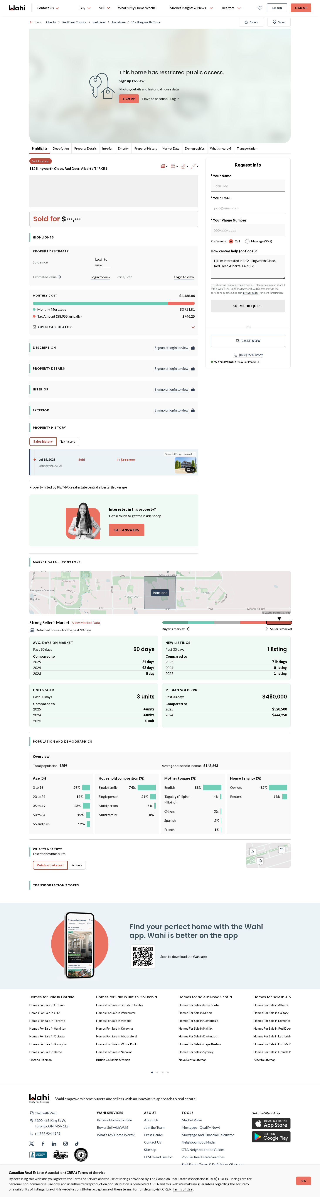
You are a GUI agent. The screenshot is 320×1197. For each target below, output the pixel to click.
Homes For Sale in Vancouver (115, 1013)
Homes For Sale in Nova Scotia (199, 1005)
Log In (174, 99)
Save (281, 22)
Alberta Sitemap (265, 1060)
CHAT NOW (251, 341)
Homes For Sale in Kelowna (114, 1028)
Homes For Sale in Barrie (45, 1052)
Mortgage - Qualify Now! (201, 1127)
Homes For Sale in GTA (45, 1013)
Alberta (50, 22)
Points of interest (50, 865)
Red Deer (99, 22)
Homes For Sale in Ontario (47, 1005)
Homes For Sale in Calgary (271, 1013)
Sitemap (150, 1149)
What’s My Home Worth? (116, 1135)
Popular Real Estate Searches (203, 1157)
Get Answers (126, 530)
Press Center (153, 1135)
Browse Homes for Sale (114, 1120)
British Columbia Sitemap (113, 1060)
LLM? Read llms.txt (158, 1157)
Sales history (43, 441)
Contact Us (152, 1142)
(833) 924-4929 (251, 355)
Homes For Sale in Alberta (271, 1005)
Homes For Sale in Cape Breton (200, 1044)
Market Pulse (192, 1120)
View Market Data (86, 622)
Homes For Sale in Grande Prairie (276, 1052)
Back (38, 22)
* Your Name (221, 176)
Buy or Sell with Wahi (112, 1127)
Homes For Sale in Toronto (47, 1020)
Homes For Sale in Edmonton (273, 1020)
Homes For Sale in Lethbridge (273, 1036)
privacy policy (250, 292)
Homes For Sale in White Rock (116, 1044)
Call (237, 241)
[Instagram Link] (65, 1144)
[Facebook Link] (43, 1144)
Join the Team (154, 1127)
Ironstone (119, 22)
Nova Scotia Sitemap (193, 1060)
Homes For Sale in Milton (195, 1013)
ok (303, 1180)
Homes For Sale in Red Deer (272, 1028)
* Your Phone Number (228, 220)
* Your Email (221, 198)
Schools (76, 865)
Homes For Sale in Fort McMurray (276, 1044)
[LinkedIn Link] (54, 1144)
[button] (59, 277)
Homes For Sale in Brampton (48, 1044)
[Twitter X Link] (31, 1144)
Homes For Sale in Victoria (113, 1020)
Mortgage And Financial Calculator (208, 1135)
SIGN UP (129, 98)
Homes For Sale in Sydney (196, 1052)
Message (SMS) (261, 241)
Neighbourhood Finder (199, 1142)
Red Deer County (74, 22)
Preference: (219, 241)
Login (277, 8)
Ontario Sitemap (40, 1060)
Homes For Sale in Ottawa (47, 1036)
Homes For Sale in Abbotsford (116, 1036)
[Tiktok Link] (77, 1144)
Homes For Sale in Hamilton (47, 1028)
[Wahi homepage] (17, 7)
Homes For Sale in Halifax (195, 1028)
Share (254, 22)
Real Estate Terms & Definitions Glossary (212, 1164)
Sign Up (301, 7)
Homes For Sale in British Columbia (119, 1005)
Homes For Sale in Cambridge (198, 1020)
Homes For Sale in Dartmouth (198, 1036)
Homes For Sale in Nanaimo (114, 1052)
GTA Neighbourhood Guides (203, 1149)
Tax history (67, 441)
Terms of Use (182, 1189)
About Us (151, 1120)
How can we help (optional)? (234, 251)
